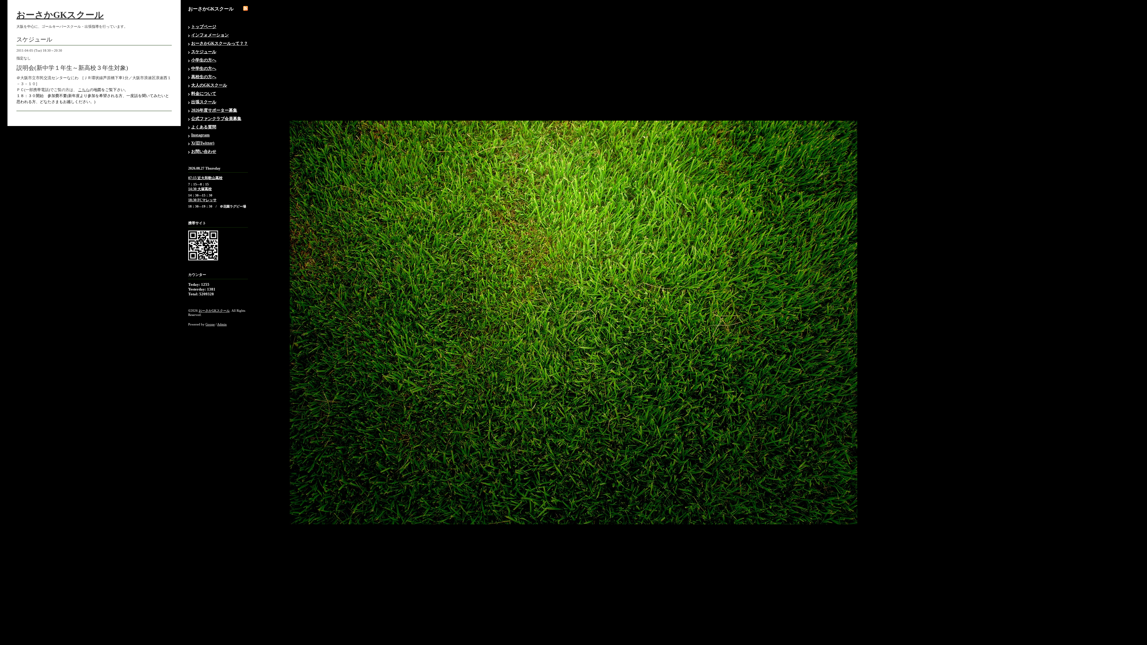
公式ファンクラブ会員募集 (216, 118)
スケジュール (203, 52)
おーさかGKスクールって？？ (219, 43)
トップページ (203, 26)
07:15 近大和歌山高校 (205, 178)
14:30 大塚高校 (200, 189)
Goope (210, 324)
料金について (203, 93)
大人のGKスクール (209, 85)
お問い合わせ (203, 151)
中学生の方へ (203, 68)
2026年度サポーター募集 (214, 110)
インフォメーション (210, 35)
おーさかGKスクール (60, 15)
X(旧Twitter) (202, 143)
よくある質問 (203, 127)
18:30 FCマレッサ (202, 200)
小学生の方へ (203, 60)
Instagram (200, 135)
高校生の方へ (203, 77)
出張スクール (203, 102)
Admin (222, 324)
